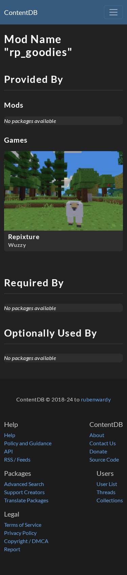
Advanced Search (24, 484)
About (96, 435)
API (8, 451)
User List (107, 484)
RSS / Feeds (17, 459)
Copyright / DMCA (26, 541)
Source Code (104, 459)
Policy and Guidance (27, 443)
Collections (110, 500)
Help (9, 435)
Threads (106, 492)
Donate (98, 451)
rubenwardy (96, 399)
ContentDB (21, 12)
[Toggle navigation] (113, 12)
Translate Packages (26, 500)
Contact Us (102, 443)
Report (12, 549)
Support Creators (24, 492)
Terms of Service (22, 524)
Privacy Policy (20, 532)
